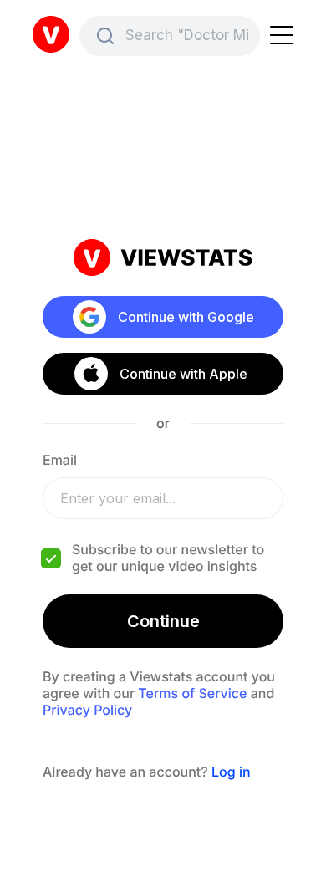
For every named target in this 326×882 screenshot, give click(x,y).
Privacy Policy (87, 709)
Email (60, 459)
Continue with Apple (183, 373)
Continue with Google (186, 316)
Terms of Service (192, 693)
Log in (231, 771)
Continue (163, 621)
